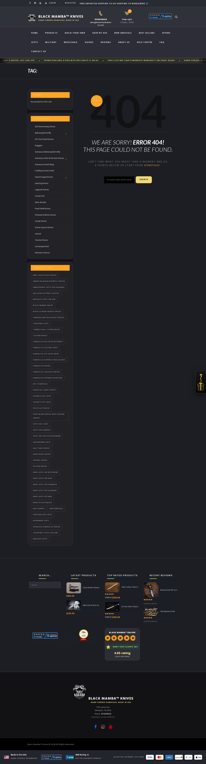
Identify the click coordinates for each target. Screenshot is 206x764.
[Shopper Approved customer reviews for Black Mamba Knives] (51, 757)
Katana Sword (40, 460)
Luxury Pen (40, 196)
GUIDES (89, 42)
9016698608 (101, 19)
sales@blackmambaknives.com (100, 24)
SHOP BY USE (99, 33)
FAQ (162, 42)
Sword (38, 234)
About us (124, 42)
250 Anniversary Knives (45, 126)
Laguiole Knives (42, 189)
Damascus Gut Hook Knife (46, 353)
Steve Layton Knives (44, 227)
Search (143, 179)
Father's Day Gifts (42, 396)
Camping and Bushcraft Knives (48, 317)
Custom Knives (40, 335)
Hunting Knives (41, 183)
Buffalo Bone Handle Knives (47, 311)
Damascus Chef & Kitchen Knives (49, 158)
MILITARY (51, 42)
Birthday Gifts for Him (44, 299)
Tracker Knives (41, 240)
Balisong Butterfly (43, 133)
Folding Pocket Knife (44, 171)
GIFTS (34, 42)
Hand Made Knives (42, 454)
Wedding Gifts (40, 538)
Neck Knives (39, 508)
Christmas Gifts (41, 323)
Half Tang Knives (41, 448)
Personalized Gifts (42, 514)
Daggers (38, 145)
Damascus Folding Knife (45, 347)
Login (52, 3)
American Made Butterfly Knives (49, 281)
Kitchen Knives (40, 466)
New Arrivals (123, 33)
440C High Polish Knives (45, 275)
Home (34, 33)
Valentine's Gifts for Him (45, 532)
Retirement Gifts (41, 520)
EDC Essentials (40, 384)
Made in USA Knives (42, 502)
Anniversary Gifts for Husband (49, 287)
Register (70, 3)
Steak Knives (40, 221)
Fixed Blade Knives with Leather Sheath (49, 416)
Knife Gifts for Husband (45, 490)
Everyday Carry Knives (44, 390)
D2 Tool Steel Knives (44, 139)
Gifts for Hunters (42, 430)
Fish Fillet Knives (41, 408)
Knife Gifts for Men (42, 496)
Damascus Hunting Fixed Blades (49, 359)
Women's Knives (42, 253)
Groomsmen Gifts (42, 442)
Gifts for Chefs (40, 424)
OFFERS (166, 33)
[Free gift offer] (200, 382)
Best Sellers (147, 33)
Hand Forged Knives (44, 177)
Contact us (38, 51)
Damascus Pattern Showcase (47, 378)
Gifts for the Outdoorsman (47, 436)
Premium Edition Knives (45, 215)
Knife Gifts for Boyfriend (45, 472)
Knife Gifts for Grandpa (45, 484)
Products (51, 33)
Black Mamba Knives (43, 305)
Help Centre (144, 42)
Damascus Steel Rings (44, 164)
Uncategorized (42, 246)
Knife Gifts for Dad (42, 478)
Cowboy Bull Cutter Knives (46, 329)
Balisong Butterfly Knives (46, 293)
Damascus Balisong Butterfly (47, 152)
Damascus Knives (41, 365)
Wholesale (71, 42)
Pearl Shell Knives (42, 208)
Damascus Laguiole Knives (46, 371)
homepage (152, 165)
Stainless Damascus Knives (46, 526)
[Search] (176, 17)
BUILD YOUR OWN (75, 33)
